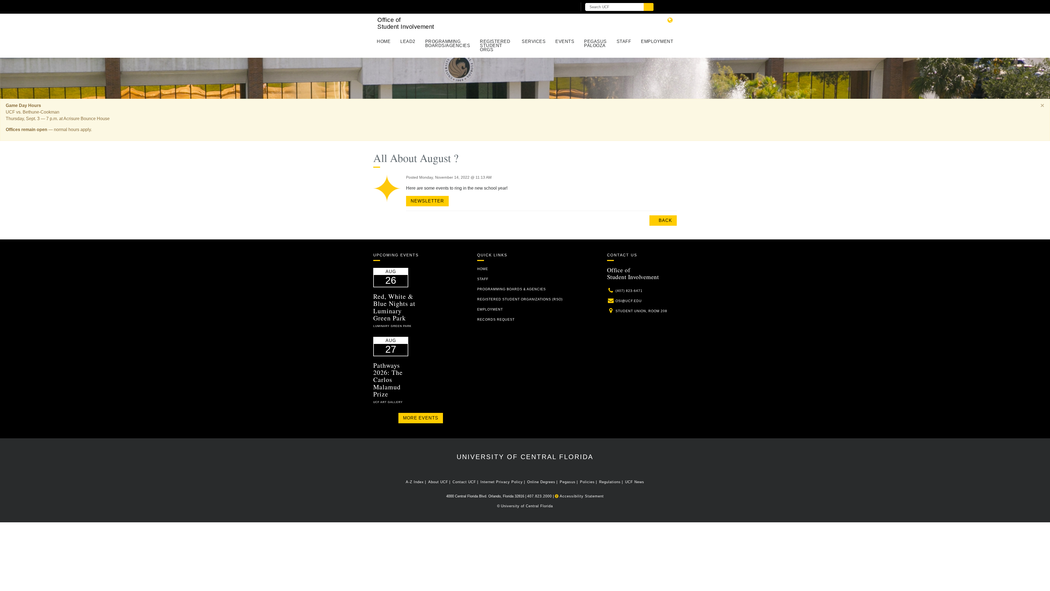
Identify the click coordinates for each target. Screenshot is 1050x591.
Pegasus (568, 482)
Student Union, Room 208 (641, 311)
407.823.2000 (539, 496)
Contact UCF (464, 482)
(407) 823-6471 (629, 291)
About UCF (438, 482)
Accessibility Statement (581, 496)
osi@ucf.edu (629, 301)
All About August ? (416, 157)
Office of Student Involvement (405, 23)
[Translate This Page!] (670, 20)
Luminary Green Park (392, 326)
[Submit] (649, 7)
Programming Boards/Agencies (447, 43)
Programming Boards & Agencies (511, 289)
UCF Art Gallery (388, 402)
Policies (587, 482)
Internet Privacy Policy (501, 482)
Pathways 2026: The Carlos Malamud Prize (388, 380)
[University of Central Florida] (436, 6)
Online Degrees (541, 482)
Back (664, 220)
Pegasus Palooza (595, 43)
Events (564, 41)
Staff (624, 41)
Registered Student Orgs (495, 45)
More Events (420, 418)
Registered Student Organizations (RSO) (520, 299)
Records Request (496, 319)
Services (534, 41)
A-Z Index (415, 482)
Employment (657, 41)
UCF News (634, 482)
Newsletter (427, 201)
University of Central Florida (525, 456)
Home (383, 41)
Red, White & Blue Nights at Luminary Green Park (394, 307)
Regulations (610, 482)
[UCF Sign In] (560, 7)
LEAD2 (407, 41)
